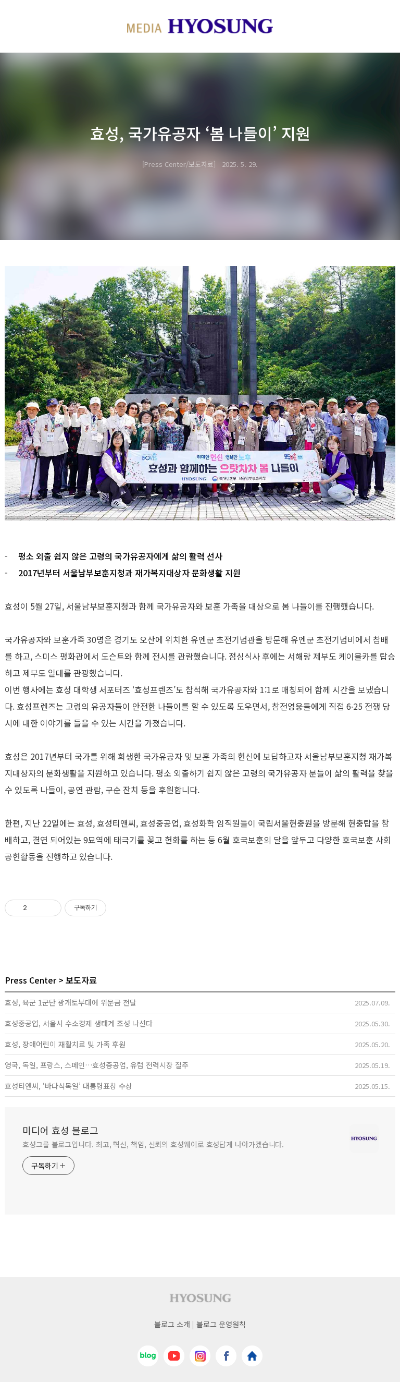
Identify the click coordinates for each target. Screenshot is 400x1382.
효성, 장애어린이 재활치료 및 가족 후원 (65, 1044)
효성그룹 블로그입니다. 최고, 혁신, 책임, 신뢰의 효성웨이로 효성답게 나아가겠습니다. (153, 1144)
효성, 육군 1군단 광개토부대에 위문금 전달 (70, 1002)
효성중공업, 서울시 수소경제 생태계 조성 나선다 (79, 1023)
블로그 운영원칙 (221, 1324)
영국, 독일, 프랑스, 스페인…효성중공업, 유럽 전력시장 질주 (97, 1065)
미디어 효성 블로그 (60, 1130)
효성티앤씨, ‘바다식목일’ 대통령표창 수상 (68, 1086)
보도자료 (81, 980)
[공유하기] (36, 908)
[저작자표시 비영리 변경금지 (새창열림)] (120, 908)
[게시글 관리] (49, 908)
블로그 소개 (172, 1324)
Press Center (30, 980)
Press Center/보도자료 (179, 164)
